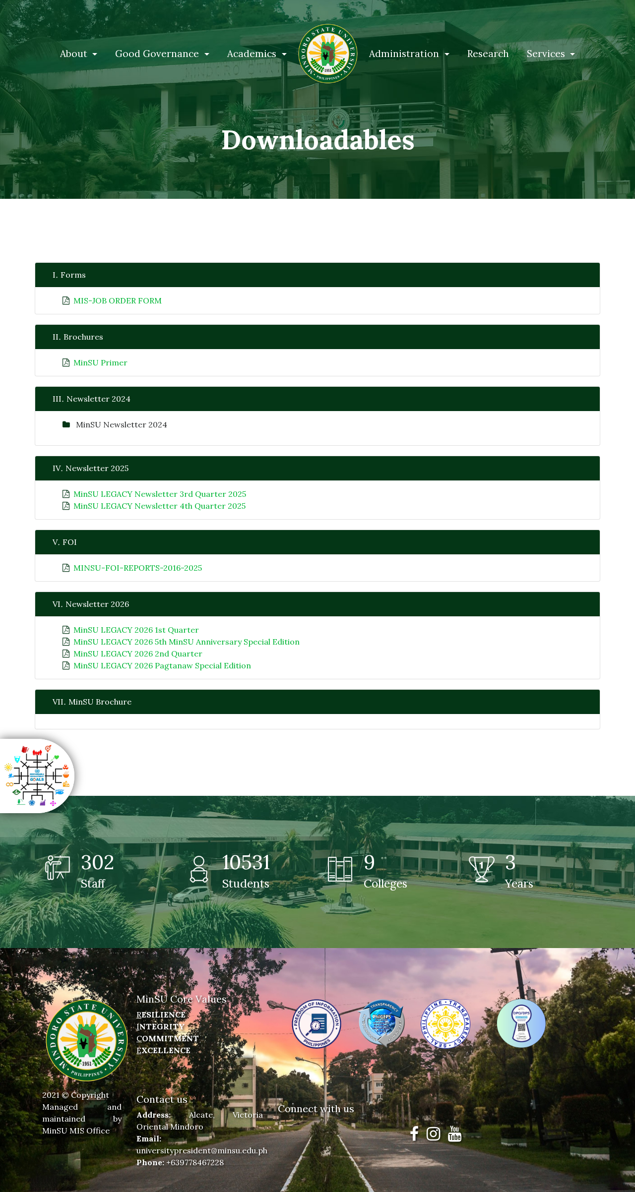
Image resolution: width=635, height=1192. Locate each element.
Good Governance (158, 54)
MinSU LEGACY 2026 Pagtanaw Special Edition (162, 665)
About (75, 54)
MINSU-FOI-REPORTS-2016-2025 (137, 568)
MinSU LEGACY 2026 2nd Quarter (137, 653)
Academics (253, 54)
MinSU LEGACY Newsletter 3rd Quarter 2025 (159, 494)
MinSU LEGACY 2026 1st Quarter (136, 630)
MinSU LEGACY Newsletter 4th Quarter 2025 (159, 506)
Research (488, 54)
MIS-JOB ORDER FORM (117, 300)
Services (547, 54)
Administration (405, 54)
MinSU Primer (100, 362)
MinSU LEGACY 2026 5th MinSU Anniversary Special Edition (186, 642)
